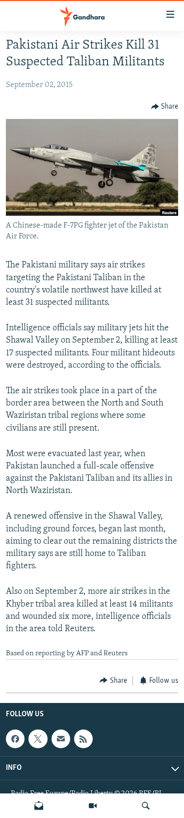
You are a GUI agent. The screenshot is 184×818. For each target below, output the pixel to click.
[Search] (145, 805)
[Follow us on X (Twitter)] (37, 739)
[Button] (165, 106)
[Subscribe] (61, 739)
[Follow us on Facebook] (15, 739)
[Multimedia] (92, 805)
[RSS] (83, 739)
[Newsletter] (39, 805)
